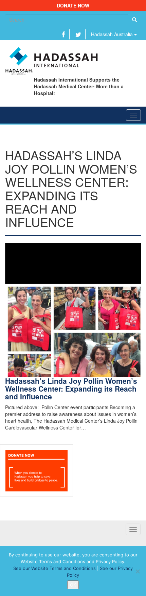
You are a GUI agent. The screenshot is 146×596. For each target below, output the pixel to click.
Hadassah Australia (112, 34)
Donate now (73, 5)
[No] (137, 571)
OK (73, 585)
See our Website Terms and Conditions (54, 568)
